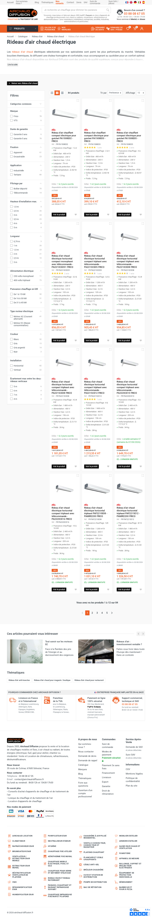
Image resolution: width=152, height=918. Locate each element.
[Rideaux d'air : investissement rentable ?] (96, 651)
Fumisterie (124, 853)
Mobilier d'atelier (128, 836)
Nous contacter (86, 751)
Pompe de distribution (95, 882)
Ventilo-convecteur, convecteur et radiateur (95, 845)
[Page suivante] (112, 612)
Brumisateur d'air (21, 851)
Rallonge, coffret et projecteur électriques (130, 866)
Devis (78, 2)
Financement (108, 773)
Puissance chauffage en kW (24, 289)
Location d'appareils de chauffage (25, 801)
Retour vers (24, 83)
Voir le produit (59, 214)
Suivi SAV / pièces (113, 2)
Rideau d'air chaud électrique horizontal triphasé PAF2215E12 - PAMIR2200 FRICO (128, 512)
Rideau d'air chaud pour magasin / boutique (52, 680)
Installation (15, 360)
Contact (70, 2)
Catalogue (83, 765)
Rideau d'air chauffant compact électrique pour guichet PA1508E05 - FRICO (129, 137)
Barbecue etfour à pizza (125, 888)
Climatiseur (18, 841)
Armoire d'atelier (128, 841)
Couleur (14, 334)
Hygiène (52, 846)
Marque (14, 111)
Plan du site (131, 785)
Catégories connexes (20, 104)
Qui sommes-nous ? (22, 2)
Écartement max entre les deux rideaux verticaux (25, 380)
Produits (19, 28)
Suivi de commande (95, 2)
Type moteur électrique (21, 311)
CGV (128, 769)
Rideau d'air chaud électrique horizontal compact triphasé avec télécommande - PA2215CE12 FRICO (95, 387)
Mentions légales (134, 773)
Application (16, 165)
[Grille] (52, 92)
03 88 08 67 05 (134, 13)
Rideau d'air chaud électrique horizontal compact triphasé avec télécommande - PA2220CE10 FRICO (128, 387)
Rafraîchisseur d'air (23, 846)
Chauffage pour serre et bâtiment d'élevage (59, 872)
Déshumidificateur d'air (22, 888)
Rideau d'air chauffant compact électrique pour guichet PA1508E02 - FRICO (64, 137)
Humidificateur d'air (23, 894)
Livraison (106, 777)
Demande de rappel (87, 760)
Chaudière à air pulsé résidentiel (95, 837)
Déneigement (125, 882)
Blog (37, 2)
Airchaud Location (22, 836)
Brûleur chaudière (93, 870)
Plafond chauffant (94, 852)
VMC (14, 882)
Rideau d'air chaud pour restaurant (89, 680)
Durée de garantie (19, 129)
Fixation (14, 147)
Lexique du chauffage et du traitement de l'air (30, 798)
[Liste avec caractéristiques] (62, 92)
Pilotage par (16, 183)
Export (105, 782)
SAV (85, 2)
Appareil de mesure (129, 858)
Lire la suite (13, 64)
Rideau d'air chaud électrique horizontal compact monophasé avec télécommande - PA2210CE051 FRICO (62, 261)
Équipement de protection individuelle (126, 875)
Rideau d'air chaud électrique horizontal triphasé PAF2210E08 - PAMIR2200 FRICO (95, 512)
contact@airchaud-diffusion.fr (29, 779)
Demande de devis (87, 756)
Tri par (103, 93)
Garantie (106, 786)
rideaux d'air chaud (22, 51)
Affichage (130, 93)
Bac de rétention (92, 887)
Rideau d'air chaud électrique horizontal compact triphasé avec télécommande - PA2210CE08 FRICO (128, 261)
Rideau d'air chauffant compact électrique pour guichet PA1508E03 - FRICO (96, 137)
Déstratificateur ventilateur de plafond (21, 875)
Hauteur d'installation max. (23, 201)
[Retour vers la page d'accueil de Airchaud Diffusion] (22, 13)
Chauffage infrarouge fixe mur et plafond (60, 895)
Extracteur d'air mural (21, 867)
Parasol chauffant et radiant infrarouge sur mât (59, 887)
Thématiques (47, 2)
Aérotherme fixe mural (60, 856)
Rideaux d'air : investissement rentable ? (129, 643)
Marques (82, 769)
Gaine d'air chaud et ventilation (129, 847)
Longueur (15, 236)
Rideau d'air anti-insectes (19, 680)
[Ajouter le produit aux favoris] (76, 215)
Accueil (10, 2)
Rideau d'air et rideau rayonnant (59, 879)
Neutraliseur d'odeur (59, 841)
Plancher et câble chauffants (93, 858)
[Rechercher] (108, 10)
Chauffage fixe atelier (60, 851)
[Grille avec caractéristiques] (57, 92)
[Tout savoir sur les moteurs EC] (25, 651)
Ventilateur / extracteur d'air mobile (21, 858)
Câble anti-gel (91, 864)
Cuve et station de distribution (93, 876)
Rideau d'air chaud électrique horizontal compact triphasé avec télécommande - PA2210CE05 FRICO (95, 261)
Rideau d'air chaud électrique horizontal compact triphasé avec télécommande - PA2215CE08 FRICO (63, 387)
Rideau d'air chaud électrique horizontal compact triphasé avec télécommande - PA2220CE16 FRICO (63, 513)
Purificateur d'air (57, 836)
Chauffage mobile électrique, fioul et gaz (58, 863)
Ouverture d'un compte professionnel (85, 793)
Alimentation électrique (22, 271)
